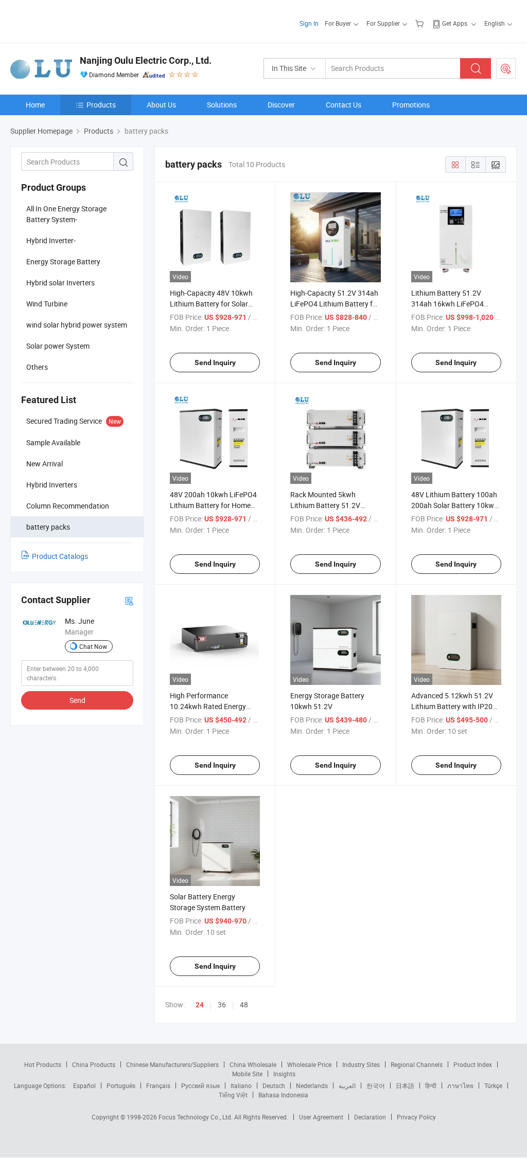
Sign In (309, 23)
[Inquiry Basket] (420, 23)
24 (200, 1005)
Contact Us (343, 105)
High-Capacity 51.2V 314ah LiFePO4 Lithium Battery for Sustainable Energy (334, 303)
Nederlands (312, 1085)
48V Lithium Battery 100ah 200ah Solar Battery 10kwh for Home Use (454, 505)
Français (158, 1085)
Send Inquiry (215, 362)
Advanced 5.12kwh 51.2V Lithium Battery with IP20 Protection (452, 706)
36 (222, 1004)
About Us (161, 105)
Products (101, 105)
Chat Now (93, 646)
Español (84, 1085)
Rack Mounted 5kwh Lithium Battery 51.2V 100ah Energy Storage (325, 505)
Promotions (411, 105)
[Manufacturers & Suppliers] (76, 20)
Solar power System (58, 346)
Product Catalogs (60, 556)
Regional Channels (417, 1064)
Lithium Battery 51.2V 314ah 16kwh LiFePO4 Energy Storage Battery (448, 303)
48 (244, 1004)
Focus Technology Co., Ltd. (196, 1117)
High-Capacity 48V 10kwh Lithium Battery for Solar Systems (211, 303)
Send (77, 700)
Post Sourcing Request (506, 68)
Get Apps (455, 23)
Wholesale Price (309, 1064)
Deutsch (273, 1085)
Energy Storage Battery (63, 261)
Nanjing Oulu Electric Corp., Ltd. (146, 60)
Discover (281, 105)
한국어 (375, 1085)
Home (35, 105)
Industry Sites (361, 1064)
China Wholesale (253, 1064)
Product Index (472, 1064)
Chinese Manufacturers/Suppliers (172, 1064)
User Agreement (321, 1117)
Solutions (222, 105)
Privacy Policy (416, 1117)
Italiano (241, 1085)
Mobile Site (247, 1074)
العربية (347, 1085)
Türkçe (493, 1085)
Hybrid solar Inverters (60, 282)
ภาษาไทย (460, 1085)
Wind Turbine (46, 304)
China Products (93, 1064)
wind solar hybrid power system (76, 325)
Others (37, 367)
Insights (284, 1074)
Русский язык (200, 1085)
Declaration (370, 1117)
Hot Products (42, 1064)
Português (121, 1085)
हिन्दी (430, 1085)
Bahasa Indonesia (283, 1095)
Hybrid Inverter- (51, 240)
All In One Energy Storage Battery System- (66, 214)
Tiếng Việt (233, 1095)
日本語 (405, 1085)
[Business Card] (129, 600)
